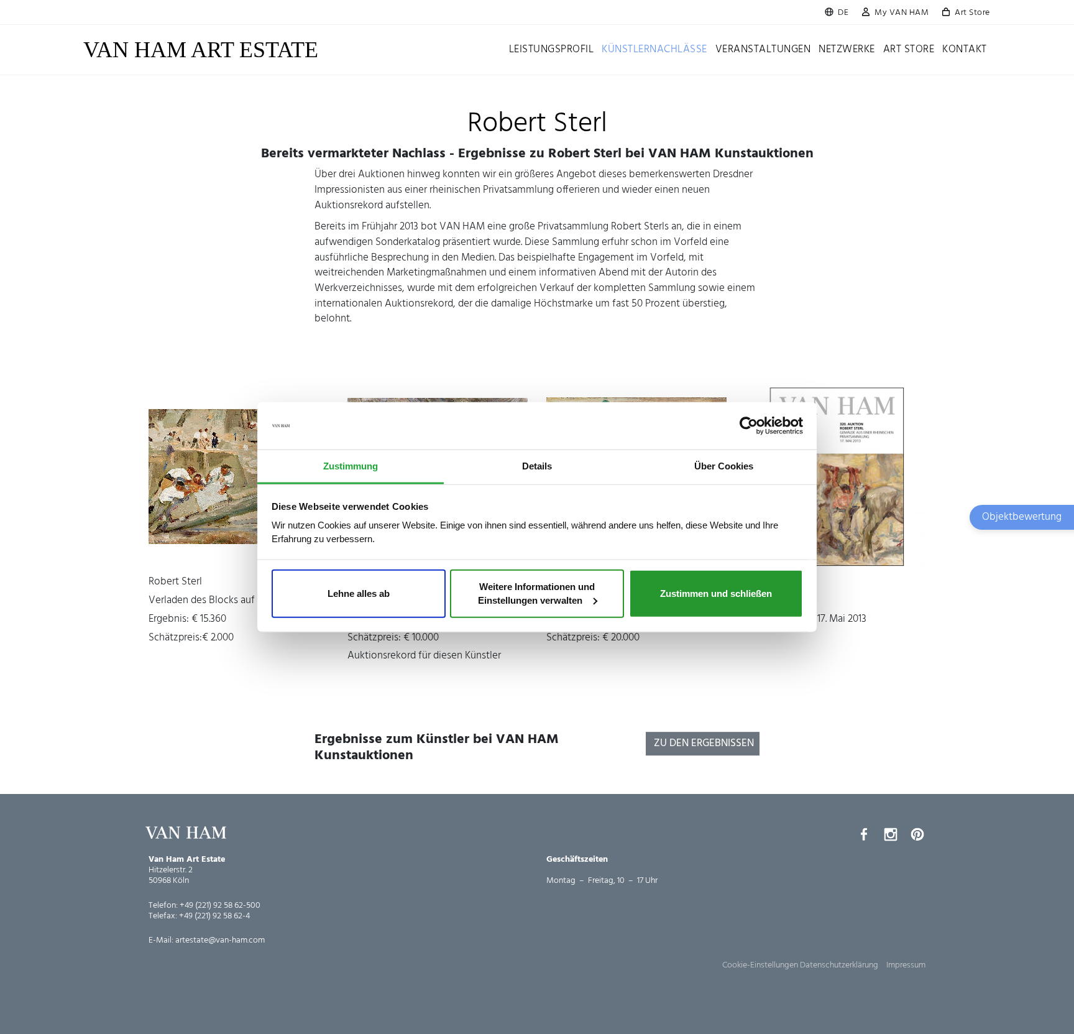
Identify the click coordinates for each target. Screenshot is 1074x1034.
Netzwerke (847, 49)
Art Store (972, 13)
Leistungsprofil (551, 49)
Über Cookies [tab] (723, 466)
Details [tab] (537, 466)
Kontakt (964, 49)
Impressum (905, 965)
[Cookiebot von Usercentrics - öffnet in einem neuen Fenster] (748, 426)
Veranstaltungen (763, 49)
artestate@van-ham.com (220, 940)
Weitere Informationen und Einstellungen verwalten (536, 593)
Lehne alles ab (359, 593)
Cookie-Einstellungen (760, 965)
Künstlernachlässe (654, 49)
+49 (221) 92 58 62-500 (220, 905)
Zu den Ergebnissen (704, 743)
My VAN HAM (901, 13)
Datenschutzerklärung (839, 965)
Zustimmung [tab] (350, 466)
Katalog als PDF (835, 476)
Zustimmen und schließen (716, 593)
